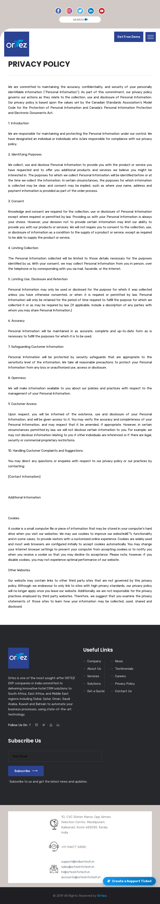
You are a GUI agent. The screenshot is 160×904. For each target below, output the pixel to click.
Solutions (94, 684)
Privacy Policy (125, 684)
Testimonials (124, 669)
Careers (120, 676)
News (119, 661)
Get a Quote (96, 691)
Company (94, 661)
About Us (94, 669)
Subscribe (22, 771)
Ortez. (102, 896)
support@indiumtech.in (77, 861)
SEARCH (78, 19)
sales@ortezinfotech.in (77, 867)
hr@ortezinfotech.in (75, 872)
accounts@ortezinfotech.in (81, 877)
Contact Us (123, 691)
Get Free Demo (128, 37)
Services (93, 676)
